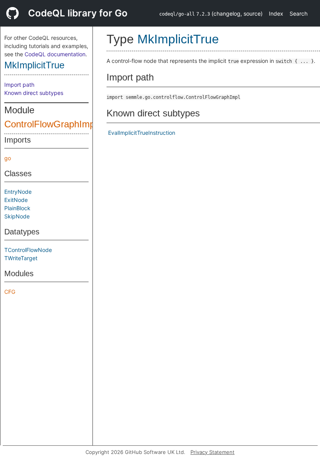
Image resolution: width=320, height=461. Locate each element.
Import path (19, 84)
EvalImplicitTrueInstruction (141, 132)
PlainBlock (17, 208)
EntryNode (18, 191)
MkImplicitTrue (34, 65)
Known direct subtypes (33, 92)
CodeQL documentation (55, 54)
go (7, 158)
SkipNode (17, 216)
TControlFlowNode (28, 250)
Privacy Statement (212, 452)
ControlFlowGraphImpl (50, 124)
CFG (9, 291)
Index (276, 13)
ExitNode (16, 200)
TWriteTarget (20, 258)
